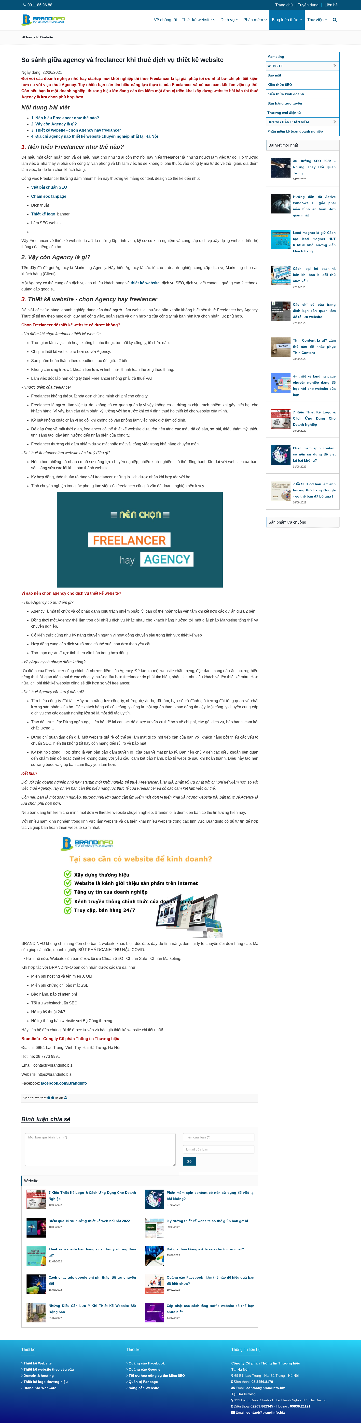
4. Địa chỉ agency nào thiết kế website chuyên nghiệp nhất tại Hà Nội (94, 136)
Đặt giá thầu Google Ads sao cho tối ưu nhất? (205, 1249)
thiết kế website (145, 283)
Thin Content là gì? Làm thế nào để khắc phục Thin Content (314, 346)
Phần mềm (253, 19)
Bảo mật (274, 75)
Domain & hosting (38, 1376)
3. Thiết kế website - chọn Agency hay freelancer (76, 130)
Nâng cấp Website (143, 1388)
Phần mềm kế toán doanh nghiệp (295, 131)
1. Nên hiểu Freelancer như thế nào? (65, 118)
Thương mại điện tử (284, 113)
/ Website (46, 37)
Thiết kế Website (37, 1363)
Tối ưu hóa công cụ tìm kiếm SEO (156, 1376)
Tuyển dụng (308, 5)
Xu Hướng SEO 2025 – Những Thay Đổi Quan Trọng (314, 167)
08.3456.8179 (262, 1382)
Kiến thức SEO (279, 85)
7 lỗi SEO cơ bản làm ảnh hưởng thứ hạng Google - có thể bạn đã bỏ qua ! (314, 490)
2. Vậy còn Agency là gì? (54, 124)
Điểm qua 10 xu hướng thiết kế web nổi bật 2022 (89, 1221)
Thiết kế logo (43, 214)
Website (275, 66)
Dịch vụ (228, 19)
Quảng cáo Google (144, 1369)
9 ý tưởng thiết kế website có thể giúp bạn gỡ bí (207, 1221)
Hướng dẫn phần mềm (288, 122)
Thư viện (315, 19)
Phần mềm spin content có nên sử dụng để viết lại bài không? (314, 454)
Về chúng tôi (165, 19)
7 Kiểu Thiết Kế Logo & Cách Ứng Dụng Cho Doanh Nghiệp (314, 418)
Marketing (275, 57)
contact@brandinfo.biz (265, 1388)
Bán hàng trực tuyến (284, 103)
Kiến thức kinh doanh (285, 94)
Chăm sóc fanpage (48, 196)
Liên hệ (331, 5)
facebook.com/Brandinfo (64, 1083)
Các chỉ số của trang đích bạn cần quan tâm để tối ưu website (314, 311)
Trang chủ (284, 5)
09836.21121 (300, 1406)
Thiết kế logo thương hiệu (45, 1382)
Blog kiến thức (285, 19)
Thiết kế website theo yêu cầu (48, 1369)
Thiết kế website (197, 19)
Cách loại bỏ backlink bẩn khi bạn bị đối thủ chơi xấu (314, 275)
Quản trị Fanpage (143, 1382)
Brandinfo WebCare (39, 1388)
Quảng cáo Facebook (146, 1363)
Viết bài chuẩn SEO (49, 187)
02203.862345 (261, 1406)
